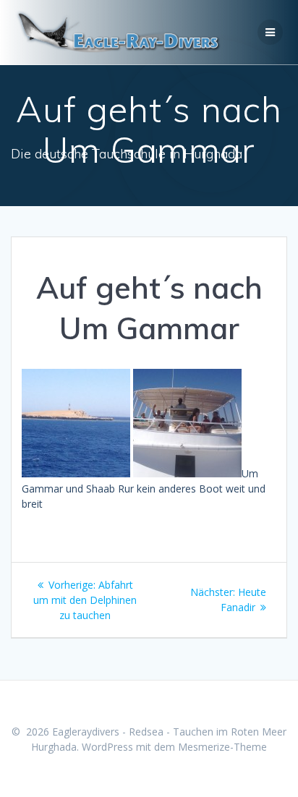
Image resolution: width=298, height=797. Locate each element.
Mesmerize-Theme (222, 747)
